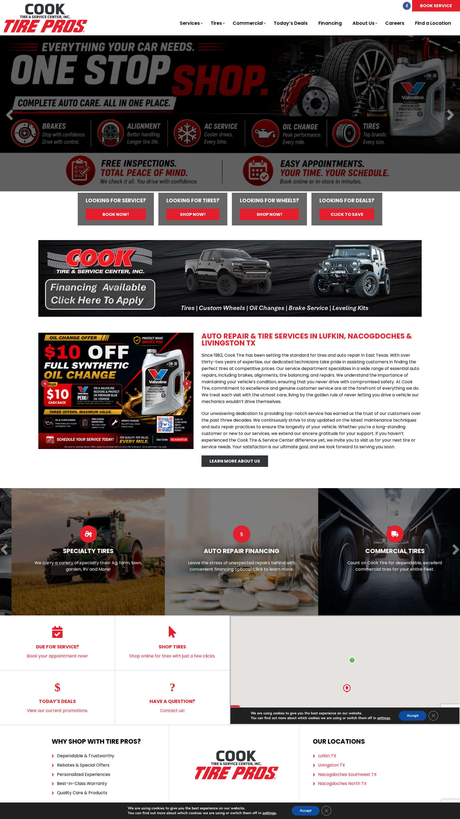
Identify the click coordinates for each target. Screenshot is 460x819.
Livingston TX (331, 765)
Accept (305, 810)
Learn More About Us (235, 461)
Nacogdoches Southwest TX (347, 774)
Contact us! (172, 706)
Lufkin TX (327, 756)
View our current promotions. (57, 706)
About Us (363, 23)
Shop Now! (193, 214)
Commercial (248, 23)
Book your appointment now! (57, 651)
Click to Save (347, 214)
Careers (394, 23)
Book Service (436, 6)
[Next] (450, 115)
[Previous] (9, 115)
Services (190, 23)
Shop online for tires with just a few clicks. (172, 651)
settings (269, 813)
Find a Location (433, 23)
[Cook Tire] (45, 6)
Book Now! (115, 214)
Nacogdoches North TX (342, 783)
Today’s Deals (291, 23)
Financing (330, 23)
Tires (216, 23)
